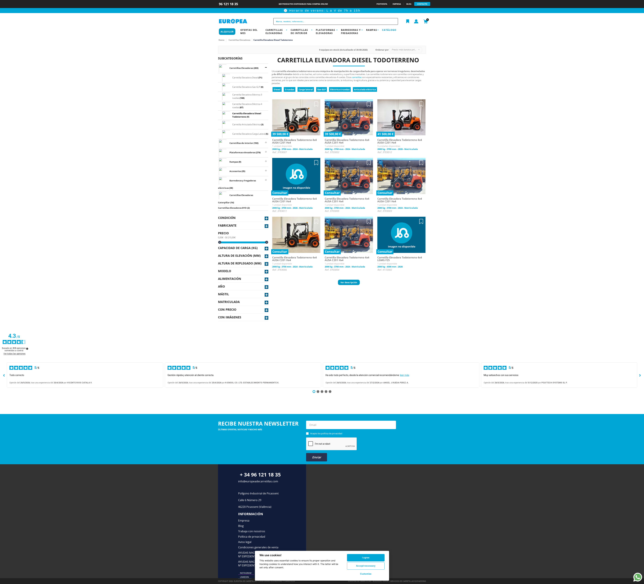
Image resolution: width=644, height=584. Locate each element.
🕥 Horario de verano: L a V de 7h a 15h (322, 10)
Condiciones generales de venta (258, 547)
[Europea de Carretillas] (240, 21)
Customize (365, 573)
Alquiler (227, 31)
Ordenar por (382, 49)
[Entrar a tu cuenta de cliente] (416, 21)
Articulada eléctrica (365, 89)
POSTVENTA (382, 4)
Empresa (243, 520)
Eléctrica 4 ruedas (340, 89)
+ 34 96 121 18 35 (260, 474)
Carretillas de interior (299, 31)
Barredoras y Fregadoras (351, 31)
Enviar (316, 457)
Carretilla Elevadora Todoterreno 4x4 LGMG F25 (399, 259)
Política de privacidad (251, 536)
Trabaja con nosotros (251, 531)
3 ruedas (289, 89)
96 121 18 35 (229, 4)
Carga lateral (306, 89)
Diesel (277, 89)
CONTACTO (422, 4)
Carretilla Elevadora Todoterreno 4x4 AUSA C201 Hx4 (294, 141)
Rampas (371, 29)
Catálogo (389, 29)
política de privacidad (331, 433)
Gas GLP (321, 89)
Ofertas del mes (249, 31)
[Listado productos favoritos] (408, 21)
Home (221, 40)
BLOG (408, 4)
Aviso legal (244, 542)
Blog (241, 526)
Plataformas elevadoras (325, 31)
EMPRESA (397, 4)
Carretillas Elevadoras (274, 31)
